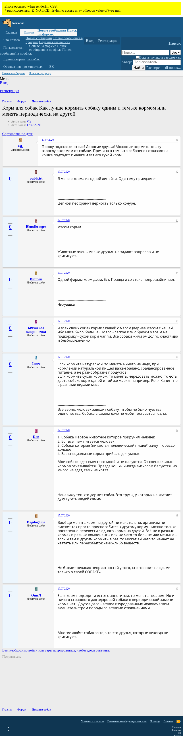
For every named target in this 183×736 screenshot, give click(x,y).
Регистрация (9, 91)
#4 (177, 272)
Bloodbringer (36, 226)
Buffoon (36, 279)
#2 (177, 171)
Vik (29, 121)
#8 (177, 515)
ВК (51, 66)
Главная (11, 32)
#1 (177, 139)
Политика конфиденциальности (127, 721)
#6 (177, 357)
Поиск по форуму (40, 73)
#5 (177, 321)
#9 (177, 588)
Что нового (11, 40)
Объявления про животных (23, 66)
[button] (23, 40)
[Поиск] (125, 40)
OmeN (36, 595)
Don (36, 437)
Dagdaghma (36, 522)
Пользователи (13, 47)
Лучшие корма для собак (21, 59)
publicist (36, 178)
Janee (36, 364)
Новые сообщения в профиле (48, 47)
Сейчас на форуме (42, 46)
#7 (177, 430)
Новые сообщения (51, 30)
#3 (177, 220)
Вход (4, 83)
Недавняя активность (54, 42)
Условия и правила (92, 721)
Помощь (155, 721)
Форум (29, 32)
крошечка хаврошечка (36, 329)
